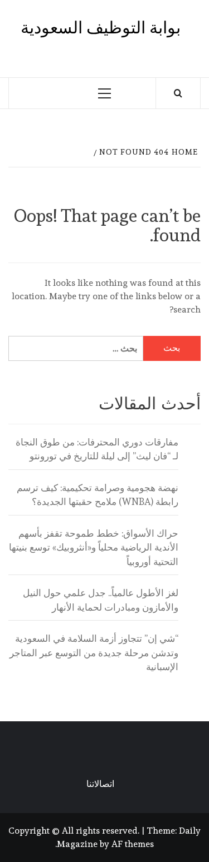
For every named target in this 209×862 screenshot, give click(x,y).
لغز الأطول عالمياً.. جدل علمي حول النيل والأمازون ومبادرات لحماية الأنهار (100, 600)
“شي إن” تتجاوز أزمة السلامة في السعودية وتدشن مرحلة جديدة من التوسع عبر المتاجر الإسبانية (93, 652)
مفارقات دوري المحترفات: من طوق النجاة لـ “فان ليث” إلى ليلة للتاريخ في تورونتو (97, 449)
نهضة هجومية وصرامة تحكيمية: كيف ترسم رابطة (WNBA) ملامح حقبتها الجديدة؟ (97, 495)
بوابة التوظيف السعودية (101, 27)
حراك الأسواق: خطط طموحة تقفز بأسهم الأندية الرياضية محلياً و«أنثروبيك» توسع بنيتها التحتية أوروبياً (93, 547)
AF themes (132, 844)
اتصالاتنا (100, 784)
